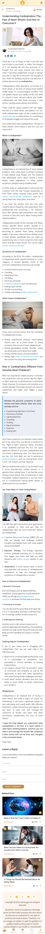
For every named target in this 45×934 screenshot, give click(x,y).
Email (4, 779)
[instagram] (16, 897)
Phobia (8, 11)
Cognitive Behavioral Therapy (17, 537)
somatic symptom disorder (13, 245)
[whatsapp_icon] (14, 56)
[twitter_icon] (5, 56)
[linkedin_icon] (8, 56)
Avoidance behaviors (13, 284)
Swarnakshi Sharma (16, 49)
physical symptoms (10, 459)
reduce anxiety (23, 559)
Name (5, 772)
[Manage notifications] (40, 929)
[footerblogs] (4, 930)
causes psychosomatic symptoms (17, 196)
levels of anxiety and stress (27, 356)
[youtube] (28, 897)
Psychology (16, 11)
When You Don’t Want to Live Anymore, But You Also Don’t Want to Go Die (21, 848)
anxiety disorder (9, 116)
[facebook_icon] (11, 56)
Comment (6, 763)
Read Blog (9, 822)
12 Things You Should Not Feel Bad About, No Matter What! (22, 880)
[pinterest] (34, 897)
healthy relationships (29, 292)
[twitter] (22, 897)
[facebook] (11, 897)
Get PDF (39, 9)
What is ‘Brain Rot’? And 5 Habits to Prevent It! (22, 818)
